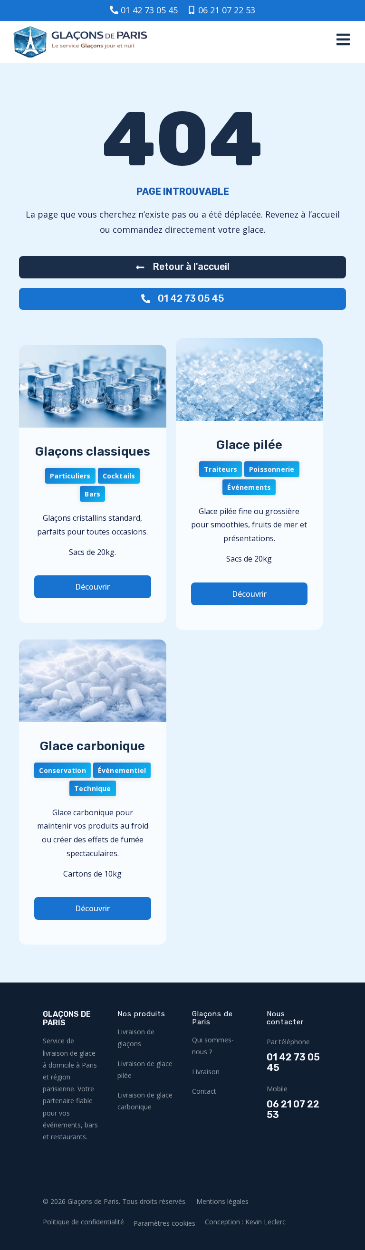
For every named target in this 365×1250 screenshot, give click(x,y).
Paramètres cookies (164, 1223)
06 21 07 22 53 (293, 1109)
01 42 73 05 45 (293, 1062)
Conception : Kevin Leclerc (245, 1221)
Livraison (206, 1071)
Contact (204, 1091)
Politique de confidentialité (83, 1221)
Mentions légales (222, 1201)
